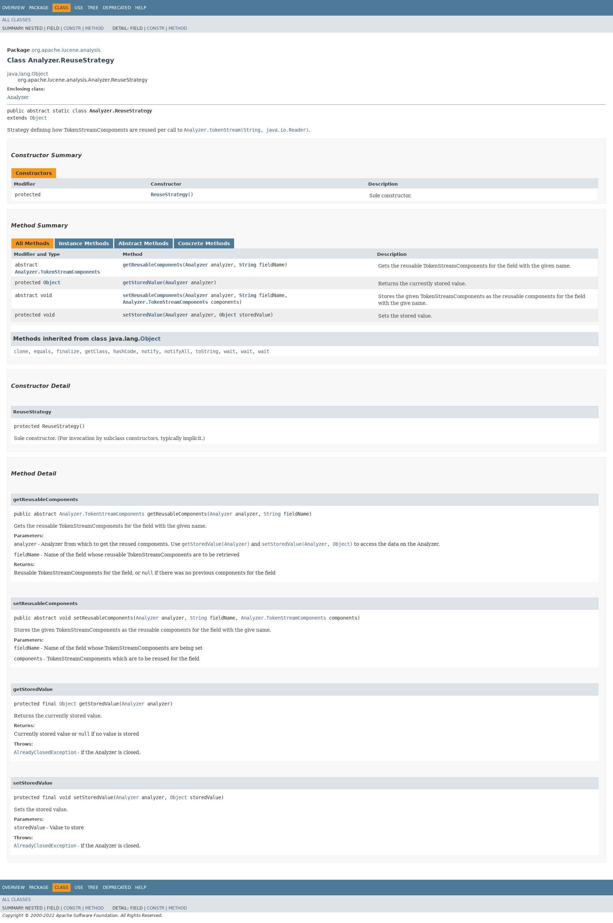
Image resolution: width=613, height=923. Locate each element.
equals (42, 351)
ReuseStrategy (169, 194)
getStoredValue (142, 282)
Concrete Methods (204, 243)
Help (140, 7)
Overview (13, 7)
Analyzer (18, 97)
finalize (67, 351)
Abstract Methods (143, 243)
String (247, 265)
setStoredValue (142, 315)
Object (38, 118)
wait (229, 351)
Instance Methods (84, 243)
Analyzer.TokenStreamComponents (57, 272)
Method (94, 28)
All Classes (16, 19)
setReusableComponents (152, 295)
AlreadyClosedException (45, 752)
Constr (72, 28)
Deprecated (117, 7)
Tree (93, 7)
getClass (96, 351)
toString (206, 351)
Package (39, 7)
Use (78, 7)
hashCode (124, 351)
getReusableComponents (152, 265)
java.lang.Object (27, 74)
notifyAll (177, 351)
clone (21, 351)
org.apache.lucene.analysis (66, 50)
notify (150, 351)
